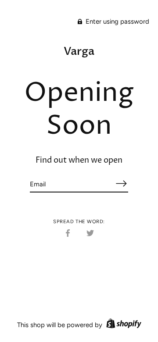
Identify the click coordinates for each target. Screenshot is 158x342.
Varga (79, 51)
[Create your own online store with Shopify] (122, 325)
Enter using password (116, 21)
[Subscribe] (121, 183)
